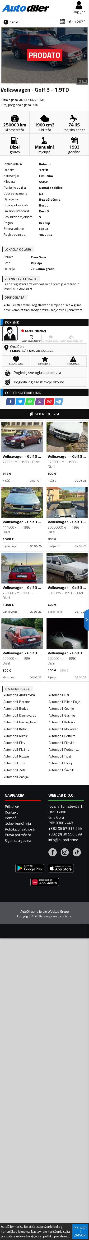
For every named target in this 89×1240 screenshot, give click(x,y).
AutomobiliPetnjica (62, 735)
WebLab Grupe (58, 911)
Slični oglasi (47, 414)
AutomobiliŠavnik (61, 769)
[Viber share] (40, 401)
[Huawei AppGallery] (44, 882)
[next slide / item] (84, 56)
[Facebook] (52, 853)
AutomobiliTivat (60, 756)
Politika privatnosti (20, 829)
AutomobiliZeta (15, 769)
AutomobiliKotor (15, 728)
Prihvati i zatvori (80, 1231)
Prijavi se (12, 806)
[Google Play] (29, 868)
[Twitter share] (20, 401)
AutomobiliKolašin (62, 722)
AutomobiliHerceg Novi (20, 722)
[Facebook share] (10, 401)
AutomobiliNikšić (16, 735)
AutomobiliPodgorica (64, 749)
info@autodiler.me (63, 840)
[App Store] (61, 868)
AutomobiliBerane (17, 701)
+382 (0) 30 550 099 (65, 834)
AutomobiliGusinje (62, 715)
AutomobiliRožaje (16, 756)
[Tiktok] (77, 853)
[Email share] (49, 401)
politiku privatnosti (56, 1236)
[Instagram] (65, 853)
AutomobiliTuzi (14, 763)
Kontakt (11, 812)
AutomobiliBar (59, 694)
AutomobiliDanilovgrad (20, 715)
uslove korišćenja (28, 1236)
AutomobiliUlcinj (60, 763)
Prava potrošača (18, 835)
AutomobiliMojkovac (63, 728)
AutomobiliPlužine (16, 749)
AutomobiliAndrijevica (19, 694)
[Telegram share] (58, 401)
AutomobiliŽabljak (16, 776)
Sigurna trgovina (18, 840)
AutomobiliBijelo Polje (64, 701)
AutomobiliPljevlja (61, 742)
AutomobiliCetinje (61, 708)
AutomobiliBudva (16, 708)
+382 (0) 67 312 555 (65, 828)
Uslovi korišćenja (18, 823)
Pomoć (10, 818)
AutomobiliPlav (14, 742)
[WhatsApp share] (30, 401)
